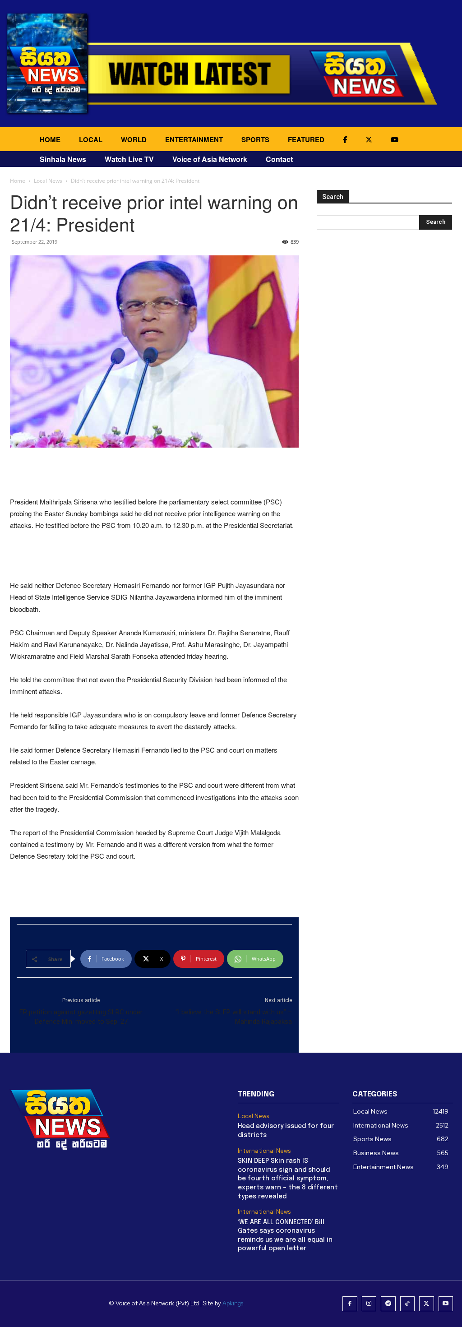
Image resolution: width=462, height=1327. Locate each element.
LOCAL (90, 139)
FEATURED (306, 139)
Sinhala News (63, 159)
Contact (279, 159)
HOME (50, 139)
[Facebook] (349, 1303)
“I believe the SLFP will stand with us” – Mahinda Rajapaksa (234, 1017)
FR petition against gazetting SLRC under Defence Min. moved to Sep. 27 (81, 1017)
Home (17, 181)
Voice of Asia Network (209, 159)
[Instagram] (369, 1303)
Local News (48, 181)
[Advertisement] (154, 472)
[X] (426, 1303)
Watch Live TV (129, 159)
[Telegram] (388, 1303)
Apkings (232, 1303)
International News (264, 1151)
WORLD (134, 139)
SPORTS (255, 139)
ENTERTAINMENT (194, 139)
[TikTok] (407, 1303)
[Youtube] (446, 1303)
